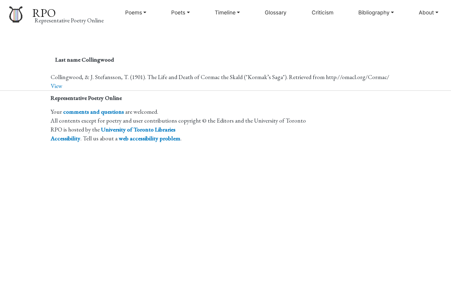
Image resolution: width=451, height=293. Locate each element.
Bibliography (374, 12)
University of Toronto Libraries (138, 129)
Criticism (322, 12)
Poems (133, 12)
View (56, 86)
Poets (178, 12)
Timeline (225, 12)
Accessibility (65, 138)
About (426, 12)
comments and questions (93, 112)
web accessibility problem (149, 138)
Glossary (276, 12)
